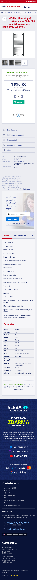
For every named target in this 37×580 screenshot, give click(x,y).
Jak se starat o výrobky (14, 145)
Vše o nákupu (8, 493)
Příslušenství (20, 235)
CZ (6, 2)
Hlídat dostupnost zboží (15, 135)
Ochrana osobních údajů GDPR (14, 500)
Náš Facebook (21, 447)
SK (9, 2)
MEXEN (16, 160)
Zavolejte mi (12, 219)
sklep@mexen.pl (19, 161)
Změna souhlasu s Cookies (12, 505)
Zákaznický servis (10, 498)
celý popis (27, 189)
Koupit (20, 102)
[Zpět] (4, 19)
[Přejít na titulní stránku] (10, 7)
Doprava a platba (9, 495)
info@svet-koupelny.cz (16, 529)
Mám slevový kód (10, 488)
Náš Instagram (20, 451)
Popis (6, 235)
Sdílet (9, 150)
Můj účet (7, 490)
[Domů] (2, 2)
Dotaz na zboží (12, 140)
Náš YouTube (20, 456)
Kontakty (7, 503)
